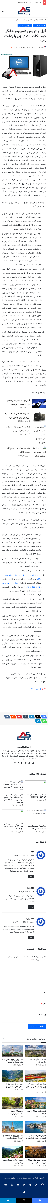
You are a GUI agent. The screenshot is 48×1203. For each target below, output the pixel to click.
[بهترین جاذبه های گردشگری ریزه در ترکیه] (12, 1152)
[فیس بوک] (43, 716)
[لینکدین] (30, 716)
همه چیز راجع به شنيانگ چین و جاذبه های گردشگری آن (36, 1087)
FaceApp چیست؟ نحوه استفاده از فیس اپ (37, 827)
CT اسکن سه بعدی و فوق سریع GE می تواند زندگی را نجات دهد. (13, 826)
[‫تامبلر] (24, 716)
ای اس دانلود (36, 688)
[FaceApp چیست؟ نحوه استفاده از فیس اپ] (35, 816)
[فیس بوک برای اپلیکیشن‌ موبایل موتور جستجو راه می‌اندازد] (39, 403)
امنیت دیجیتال (21, 20)
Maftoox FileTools (32, 587)
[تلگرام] (37, 721)
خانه (43, 20)
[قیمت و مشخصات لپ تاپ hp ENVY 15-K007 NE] (35, 786)
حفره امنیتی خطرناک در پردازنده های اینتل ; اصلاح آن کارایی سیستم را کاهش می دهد (13, 799)
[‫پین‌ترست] (18, 716)
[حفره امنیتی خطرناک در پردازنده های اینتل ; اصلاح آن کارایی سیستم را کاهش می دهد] (12, 786)
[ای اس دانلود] (24, 11)
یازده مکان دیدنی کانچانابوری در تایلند (15, 1112)
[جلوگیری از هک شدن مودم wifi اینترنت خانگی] (39, 452)
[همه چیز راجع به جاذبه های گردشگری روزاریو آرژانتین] (12, 1127)
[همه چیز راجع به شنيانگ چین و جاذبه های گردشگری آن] (35, 1076)
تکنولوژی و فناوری (34, 20)
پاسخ (31, 876)
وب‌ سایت (42, 1014)
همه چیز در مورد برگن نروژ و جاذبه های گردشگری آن (12, 1085)
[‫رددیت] (12, 716)
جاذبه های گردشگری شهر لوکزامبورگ (37, 1061)
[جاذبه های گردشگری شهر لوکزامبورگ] (35, 1051)
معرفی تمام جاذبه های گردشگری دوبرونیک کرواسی (36, 1137)
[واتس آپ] (43, 721)
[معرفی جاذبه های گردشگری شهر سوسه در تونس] (35, 1152)
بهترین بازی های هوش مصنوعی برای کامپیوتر (25, 2)
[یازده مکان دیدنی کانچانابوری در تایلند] (12, 1103)
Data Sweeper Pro (10, 583)
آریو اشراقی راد (38, 47)
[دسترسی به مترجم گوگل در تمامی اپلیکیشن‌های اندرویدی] (39, 435)
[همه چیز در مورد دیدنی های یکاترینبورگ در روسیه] (12, 1051)
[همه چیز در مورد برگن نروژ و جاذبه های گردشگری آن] (12, 1076)
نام (44, 992)
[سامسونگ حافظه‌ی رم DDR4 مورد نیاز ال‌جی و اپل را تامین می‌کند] (39, 417)
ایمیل (43, 1003)
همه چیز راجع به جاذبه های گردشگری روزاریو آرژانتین (13, 1137)
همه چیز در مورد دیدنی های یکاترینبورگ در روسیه (12, 1061)
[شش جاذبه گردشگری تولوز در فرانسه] (35, 1103)
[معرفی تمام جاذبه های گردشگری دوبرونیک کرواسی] (35, 1127)
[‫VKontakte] (6, 716)
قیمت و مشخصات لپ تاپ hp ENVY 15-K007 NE (36, 796)
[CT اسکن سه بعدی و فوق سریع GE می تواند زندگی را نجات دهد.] (12, 815)
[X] (37, 716)
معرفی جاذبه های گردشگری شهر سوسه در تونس (36, 1161)
